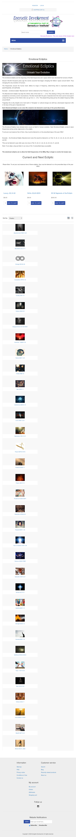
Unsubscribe (43, 825)
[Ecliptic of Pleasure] (20, 462)
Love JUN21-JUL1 (20, 420)
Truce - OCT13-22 (20, 670)
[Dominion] (20, 336)
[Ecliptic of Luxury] (14, 178)
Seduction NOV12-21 (20, 576)
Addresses (32, 792)
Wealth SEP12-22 (20, 733)
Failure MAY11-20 (20, 358)
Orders (31, 789)
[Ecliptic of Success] (20, 633)
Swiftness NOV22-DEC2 (20, 655)
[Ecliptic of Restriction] (20, 508)
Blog (42, 769)
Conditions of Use (22, 775)
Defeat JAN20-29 (20, 311)
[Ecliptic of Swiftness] (20, 649)
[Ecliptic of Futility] (20, 368)
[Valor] (20, 680)
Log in (42, 5)
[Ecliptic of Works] (20, 743)
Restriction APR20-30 (20, 514)
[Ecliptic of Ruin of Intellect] (20, 540)
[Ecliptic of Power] (20, 477)
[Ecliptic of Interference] (20, 399)
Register (35, 5)
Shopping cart (33, 795)
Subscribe (34, 825)
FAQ (18, 769)
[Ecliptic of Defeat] (20, 305)
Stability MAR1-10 (20, 608)
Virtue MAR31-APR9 (20, 717)
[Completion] (20, 274)
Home (6, 49)
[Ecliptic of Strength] (20, 618)
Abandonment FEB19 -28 (20, 233)
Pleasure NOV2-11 (20, 467)
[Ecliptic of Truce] (20, 665)
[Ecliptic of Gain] (20, 383)
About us (43, 775)
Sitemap (19, 767)
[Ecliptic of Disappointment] (20, 321)
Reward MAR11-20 (20, 530)
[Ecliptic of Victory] (20, 696)
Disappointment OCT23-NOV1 (20, 326)
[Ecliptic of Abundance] (20, 243)
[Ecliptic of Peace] (20, 446)
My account (32, 787)
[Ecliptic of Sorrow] (20, 587)
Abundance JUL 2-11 (20, 248)
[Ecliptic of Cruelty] (20, 290)
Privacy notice (21, 772)
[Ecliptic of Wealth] (20, 727)
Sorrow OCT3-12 (20, 592)
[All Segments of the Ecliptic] (61, 178)
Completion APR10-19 (20, 280)
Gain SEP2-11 (20, 389)
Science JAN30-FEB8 (20, 561)
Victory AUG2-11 (20, 702)
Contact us (20, 778)
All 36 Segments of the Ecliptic (61, 193)
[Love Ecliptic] (20, 415)
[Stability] (20, 602)
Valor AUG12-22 (20, 686)
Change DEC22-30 (20, 264)
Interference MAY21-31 (20, 405)
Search (43, 767)
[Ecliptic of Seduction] (20, 571)
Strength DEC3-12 (20, 623)
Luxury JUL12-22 (9, 193)
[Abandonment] (20, 227)
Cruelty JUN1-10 (20, 295)
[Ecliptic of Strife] (37, 178)
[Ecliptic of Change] (20, 258)
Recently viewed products (48, 772)
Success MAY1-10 (20, 639)
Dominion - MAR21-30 (20, 342)
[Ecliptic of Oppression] (20, 430)
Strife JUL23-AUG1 (34, 193)
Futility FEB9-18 (20, 373)
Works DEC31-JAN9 (20, 748)
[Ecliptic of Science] (20, 555)
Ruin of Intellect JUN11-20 (20, 545)
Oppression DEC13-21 (20, 436)
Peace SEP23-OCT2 (20, 452)
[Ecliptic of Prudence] (20, 493)
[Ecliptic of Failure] (20, 352)
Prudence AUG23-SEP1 (20, 498)
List (71, 217)
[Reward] (20, 524)
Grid (68, 217)
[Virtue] (20, 712)
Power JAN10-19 (20, 483)
